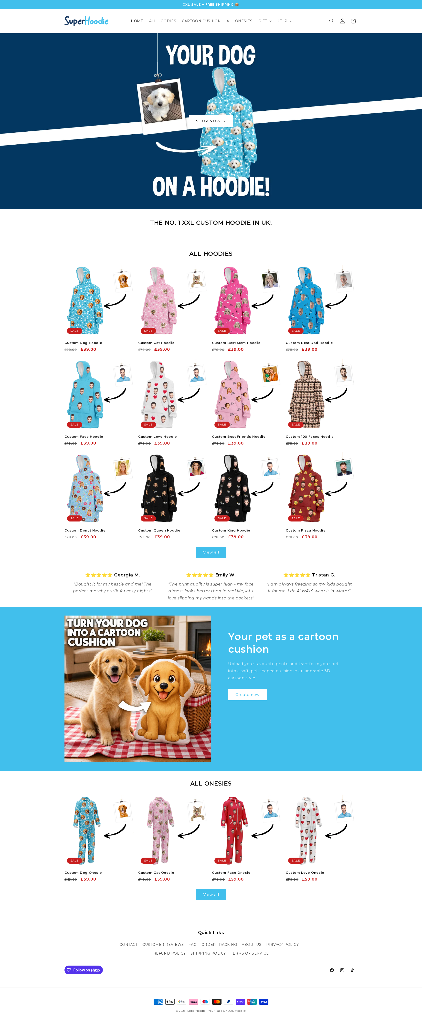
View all (211, 552)
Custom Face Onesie (231, 872)
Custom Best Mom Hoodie (236, 343)
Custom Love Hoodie (157, 436)
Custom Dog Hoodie (83, 343)
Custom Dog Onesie (83, 872)
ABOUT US (252, 944)
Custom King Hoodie (231, 530)
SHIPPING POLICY (208, 953)
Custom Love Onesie (305, 872)
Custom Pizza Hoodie (306, 530)
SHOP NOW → (211, 121)
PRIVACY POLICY (282, 944)
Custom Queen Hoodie (159, 530)
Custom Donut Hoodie (85, 530)
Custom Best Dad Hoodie (309, 343)
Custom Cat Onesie (156, 872)
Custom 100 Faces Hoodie (310, 436)
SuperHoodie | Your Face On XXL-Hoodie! (216, 1010)
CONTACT (128, 944)
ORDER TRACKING (219, 944)
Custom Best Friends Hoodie (239, 436)
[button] (264, 21)
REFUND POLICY (169, 953)
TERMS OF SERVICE (250, 953)
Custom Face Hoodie (83, 436)
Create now (247, 694)
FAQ (193, 944)
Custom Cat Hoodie (156, 343)
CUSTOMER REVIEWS (163, 944)
